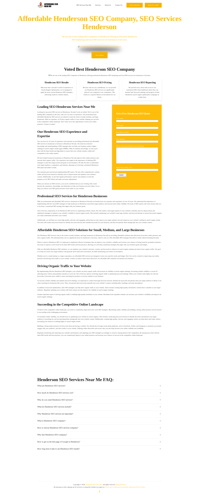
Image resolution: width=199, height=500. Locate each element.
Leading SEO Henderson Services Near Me (66, 107)
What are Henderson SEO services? (51, 386)
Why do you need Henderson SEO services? (55, 400)
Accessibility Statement (127, 487)
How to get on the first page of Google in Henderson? (58, 442)
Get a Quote (99, 55)
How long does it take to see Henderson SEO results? (58, 449)
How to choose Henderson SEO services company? (57, 428)
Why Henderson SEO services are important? (55, 414)
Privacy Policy (140, 487)
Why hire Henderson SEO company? (52, 435)
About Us (108, 5)
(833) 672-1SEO (153, 5)
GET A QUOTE (135, 5)
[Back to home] (47, 5)
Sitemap (123, 484)
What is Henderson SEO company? (51, 421)
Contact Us (118, 5)
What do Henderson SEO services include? (54, 407)
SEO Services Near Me (83, 5)
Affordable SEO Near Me (93, 484)
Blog (118, 484)
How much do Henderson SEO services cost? (55, 393)
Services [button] (98, 5)
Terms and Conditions (112, 487)
